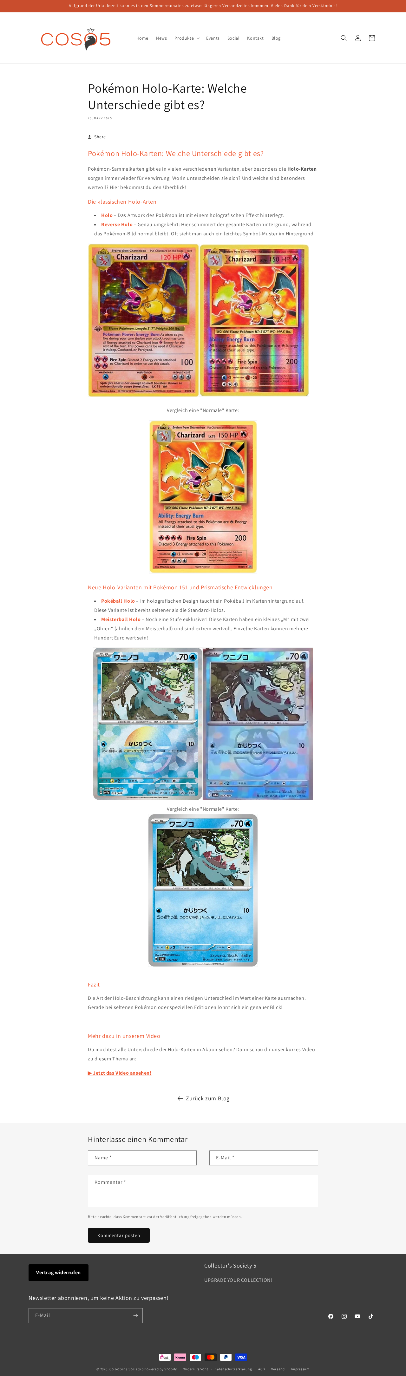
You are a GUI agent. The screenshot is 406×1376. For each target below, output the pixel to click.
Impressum (300, 1369)
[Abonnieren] (135, 1315)
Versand (278, 1369)
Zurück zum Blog (208, 1098)
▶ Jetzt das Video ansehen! (120, 1073)
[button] (186, 38)
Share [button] (100, 137)
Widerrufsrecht (195, 1369)
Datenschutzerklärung (233, 1369)
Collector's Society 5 (126, 1369)
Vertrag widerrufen (58, 1272)
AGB (261, 1369)
